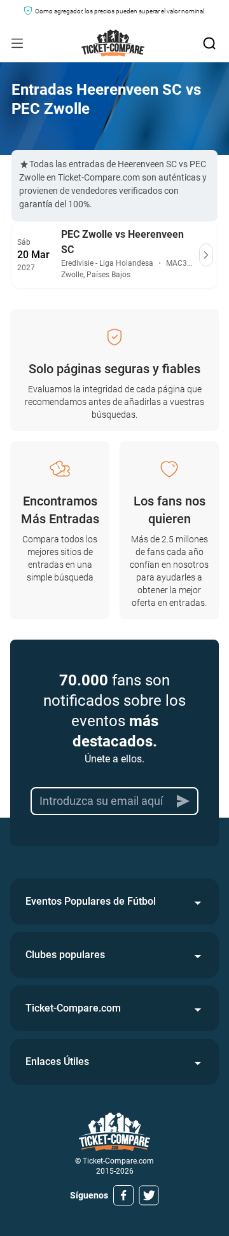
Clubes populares (65, 955)
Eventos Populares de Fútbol (90, 901)
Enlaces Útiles (57, 1061)
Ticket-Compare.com (73, 1008)
